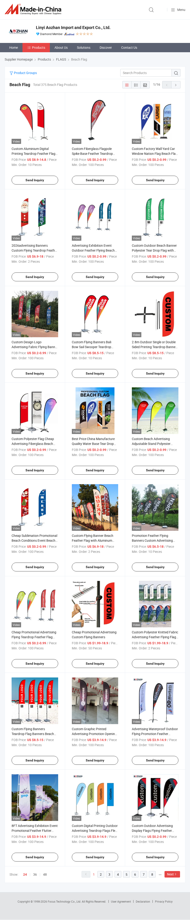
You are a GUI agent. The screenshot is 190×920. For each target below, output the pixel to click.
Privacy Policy (164, 901)
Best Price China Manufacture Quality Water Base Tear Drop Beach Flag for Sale (93, 444)
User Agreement (121, 901)
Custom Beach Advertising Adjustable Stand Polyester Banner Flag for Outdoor (151, 444)
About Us (61, 47)
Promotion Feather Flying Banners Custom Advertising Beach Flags (152, 540)
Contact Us (129, 47)
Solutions (83, 47)
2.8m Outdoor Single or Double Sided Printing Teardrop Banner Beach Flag (154, 347)
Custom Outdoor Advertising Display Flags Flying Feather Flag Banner (152, 830)
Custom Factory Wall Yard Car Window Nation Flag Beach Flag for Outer (154, 153)
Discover (106, 47)
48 (45, 874)
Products (38, 47)
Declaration (143, 901)
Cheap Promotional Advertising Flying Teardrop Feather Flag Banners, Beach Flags (34, 637)
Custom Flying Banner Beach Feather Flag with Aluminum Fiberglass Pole (92, 540)
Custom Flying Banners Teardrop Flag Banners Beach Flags (33, 734)
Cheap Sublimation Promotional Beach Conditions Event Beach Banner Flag (34, 540)
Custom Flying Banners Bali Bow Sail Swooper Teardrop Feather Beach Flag (91, 347)
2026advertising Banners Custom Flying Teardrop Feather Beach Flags (35, 250)
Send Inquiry (34, 180)
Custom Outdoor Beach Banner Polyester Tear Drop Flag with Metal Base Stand (154, 250)
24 (25, 874)
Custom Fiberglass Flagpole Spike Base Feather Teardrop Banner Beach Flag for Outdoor (94, 153)
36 (35, 874)
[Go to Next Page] (175, 84)
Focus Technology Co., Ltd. (65, 901)
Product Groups (25, 73)
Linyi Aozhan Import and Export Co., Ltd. (73, 27)
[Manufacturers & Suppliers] (34, 9)
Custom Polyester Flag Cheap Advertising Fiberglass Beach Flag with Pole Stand (33, 444)
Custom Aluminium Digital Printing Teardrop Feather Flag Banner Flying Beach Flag (33, 153)
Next (170, 874)
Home (13, 47)
